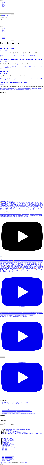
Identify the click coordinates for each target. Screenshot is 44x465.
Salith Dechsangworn (6, 79)
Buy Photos (4, 5)
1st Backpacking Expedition (7, 438)
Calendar (4, 4)
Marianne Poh (14, 78)
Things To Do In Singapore (7, 452)
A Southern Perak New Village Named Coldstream (17, 432)
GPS (3, 9)
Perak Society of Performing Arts (24, 55)
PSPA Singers (34, 55)
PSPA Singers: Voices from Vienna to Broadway (14, 82)
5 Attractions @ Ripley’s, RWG (8, 439)
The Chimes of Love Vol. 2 (7, 48)
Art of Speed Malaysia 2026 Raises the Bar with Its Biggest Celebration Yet (16, 410)
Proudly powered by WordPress (6, 462)
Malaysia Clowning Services (7, 443)
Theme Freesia (24, 462)
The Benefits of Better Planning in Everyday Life (11, 412)
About (3, 2)
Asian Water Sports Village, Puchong (12, 431)
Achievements (4, 7)
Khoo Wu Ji (9, 78)
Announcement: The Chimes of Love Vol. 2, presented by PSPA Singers (21, 59)
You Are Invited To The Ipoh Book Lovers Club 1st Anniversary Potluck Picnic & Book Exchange (24, 433)
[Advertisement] (21, 23)
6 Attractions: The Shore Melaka (8, 440)
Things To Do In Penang (6, 450)
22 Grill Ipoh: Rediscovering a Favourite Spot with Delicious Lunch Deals (15, 402)
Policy (3, 10)
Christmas (3, 55)
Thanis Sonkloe (16, 89)
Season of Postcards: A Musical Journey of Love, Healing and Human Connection (17, 411)
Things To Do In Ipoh (6, 448)
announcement (2, 66)
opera (24, 78)
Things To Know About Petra (7, 458)
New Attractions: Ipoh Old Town (8, 444)
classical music (8, 55)
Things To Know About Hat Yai (8, 453)
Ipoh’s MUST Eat (5, 441)
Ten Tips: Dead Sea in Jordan (7, 446)
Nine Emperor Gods (6, 445)
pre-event (36, 66)
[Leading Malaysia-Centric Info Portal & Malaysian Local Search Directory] (8, 94)
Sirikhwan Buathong (14, 79)
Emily (3, 433)
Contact (3, 12)
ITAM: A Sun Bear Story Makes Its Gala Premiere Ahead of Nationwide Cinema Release (18, 413)
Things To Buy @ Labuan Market (8, 447)
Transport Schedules (6, 8)
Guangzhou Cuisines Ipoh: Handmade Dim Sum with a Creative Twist (15, 403)
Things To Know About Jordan (8, 456)
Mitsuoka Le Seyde (9, 430)
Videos (3, 6)
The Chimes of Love (6, 71)
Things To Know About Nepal (7, 457)
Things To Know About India (7, 455)
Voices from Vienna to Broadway (25, 89)
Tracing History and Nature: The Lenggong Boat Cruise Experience (17, 429)
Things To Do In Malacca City (7, 449)
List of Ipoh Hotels (5, 442)
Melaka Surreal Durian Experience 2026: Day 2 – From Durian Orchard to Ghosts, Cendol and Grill (20, 406)
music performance (14, 55)
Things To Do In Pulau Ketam (7, 451)
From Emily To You (3, 17)
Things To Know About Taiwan (8, 459)
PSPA (31, 55)
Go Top (1, 464)
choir (1, 55)
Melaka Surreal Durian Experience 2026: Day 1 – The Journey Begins (15, 407)
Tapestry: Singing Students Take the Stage (10, 409)
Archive (3, 3)
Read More (25, 53)
